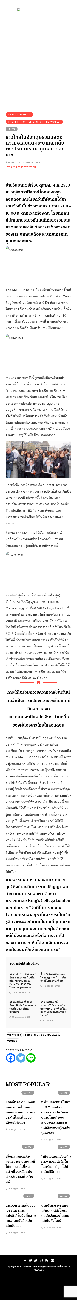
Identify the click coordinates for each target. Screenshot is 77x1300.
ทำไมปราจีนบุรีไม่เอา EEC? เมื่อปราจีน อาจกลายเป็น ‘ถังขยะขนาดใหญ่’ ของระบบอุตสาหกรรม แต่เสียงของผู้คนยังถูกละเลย (56, 1117)
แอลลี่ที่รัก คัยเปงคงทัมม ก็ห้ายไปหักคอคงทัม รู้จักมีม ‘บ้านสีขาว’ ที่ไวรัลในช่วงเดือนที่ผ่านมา (20, 1112)
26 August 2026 (16, 1232)
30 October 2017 (21, 1017)
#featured (14, 1034)
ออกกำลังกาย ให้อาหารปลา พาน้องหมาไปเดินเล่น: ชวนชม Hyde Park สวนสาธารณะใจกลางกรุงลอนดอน (22, 981)
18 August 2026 (16, 1129)
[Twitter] (20, 1058)
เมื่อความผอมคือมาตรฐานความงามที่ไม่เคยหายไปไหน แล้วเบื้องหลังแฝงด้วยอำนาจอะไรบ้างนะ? (20, 1169)
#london (13, 1040)
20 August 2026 (52, 1227)
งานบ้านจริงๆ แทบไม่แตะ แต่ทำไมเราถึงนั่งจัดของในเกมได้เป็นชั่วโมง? (55, 1213)
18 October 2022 (21, 992)
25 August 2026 (16, 1188)
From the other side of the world (34, 121)
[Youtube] (35, 1260)
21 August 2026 (52, 1139)
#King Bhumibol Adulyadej (42, 1034)
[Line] (31, 1058)
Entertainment (19, 114)
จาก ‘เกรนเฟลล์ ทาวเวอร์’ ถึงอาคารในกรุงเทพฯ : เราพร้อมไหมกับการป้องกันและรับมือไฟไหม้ (53, 1009)
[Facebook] (10, 1058)
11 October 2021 (51, 985)
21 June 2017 (49, 1020)
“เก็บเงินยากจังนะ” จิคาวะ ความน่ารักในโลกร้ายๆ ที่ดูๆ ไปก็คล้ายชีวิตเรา (56, 1164)
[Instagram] (41, 1260)
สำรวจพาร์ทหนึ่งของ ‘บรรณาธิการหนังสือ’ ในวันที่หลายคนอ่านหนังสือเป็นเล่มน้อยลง (21, 1216)
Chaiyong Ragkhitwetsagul (22, 166)
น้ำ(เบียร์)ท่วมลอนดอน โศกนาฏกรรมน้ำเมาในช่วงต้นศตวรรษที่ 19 (53, 977)
